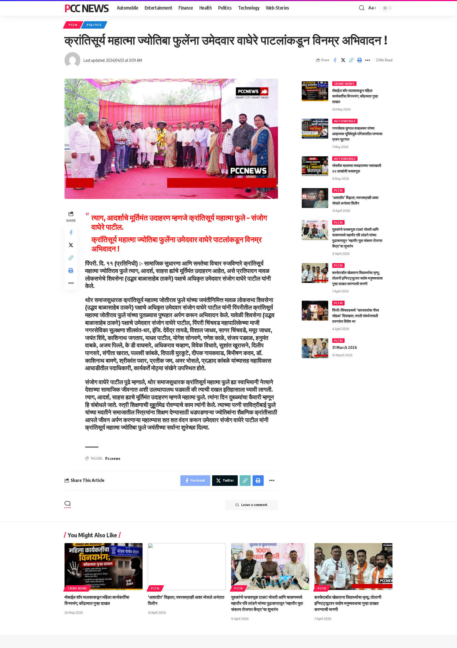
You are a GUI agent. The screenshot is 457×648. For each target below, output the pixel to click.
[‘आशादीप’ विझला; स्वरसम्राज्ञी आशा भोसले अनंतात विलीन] (315, 198)
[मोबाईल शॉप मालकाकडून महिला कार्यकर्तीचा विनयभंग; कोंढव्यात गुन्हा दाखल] (315, 91)
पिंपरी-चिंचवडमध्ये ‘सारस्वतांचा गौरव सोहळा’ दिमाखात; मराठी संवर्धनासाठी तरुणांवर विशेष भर (355, 315)
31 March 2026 (344, 347)
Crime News (344, 84)
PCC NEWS (86, 8)
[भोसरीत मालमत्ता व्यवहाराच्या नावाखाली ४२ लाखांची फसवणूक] (315, 166)
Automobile (345, 121)
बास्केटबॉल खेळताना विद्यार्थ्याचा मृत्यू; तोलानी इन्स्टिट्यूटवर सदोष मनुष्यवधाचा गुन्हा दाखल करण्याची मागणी (357, 278)
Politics (94, 25)
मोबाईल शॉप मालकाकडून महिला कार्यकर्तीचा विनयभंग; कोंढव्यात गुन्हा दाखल (355, 96)
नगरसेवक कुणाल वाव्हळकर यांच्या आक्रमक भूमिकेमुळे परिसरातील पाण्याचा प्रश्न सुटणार (357, 133)
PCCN (73, 25)
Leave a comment (254, 505)
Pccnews (112, 458)
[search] (361, 7)
